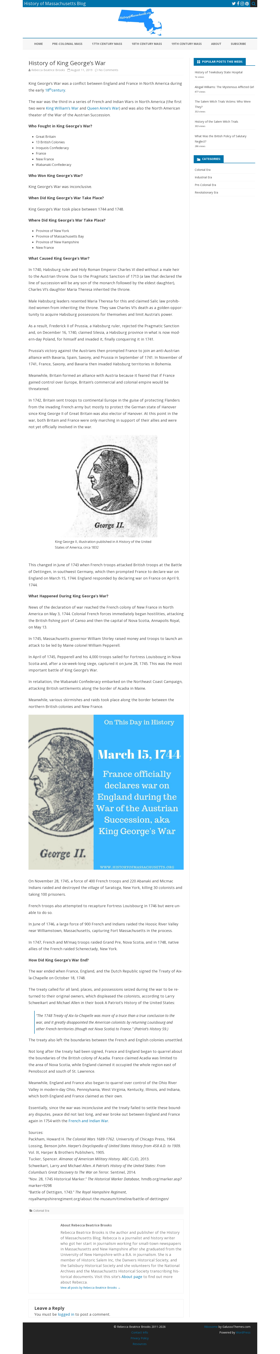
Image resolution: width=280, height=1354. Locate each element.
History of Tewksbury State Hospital (218, 72)
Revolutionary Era (206, 192)
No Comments (108, 70)
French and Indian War (88, 1120)
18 (47, 90)
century (58, 90)
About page (132, 1276)
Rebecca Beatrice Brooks (48, 70)
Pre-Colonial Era (205, 185)
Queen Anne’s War (103, 108)
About (216, 44)
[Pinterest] (247, 3)
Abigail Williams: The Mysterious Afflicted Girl (224, 87)
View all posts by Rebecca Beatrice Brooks (90, 1287)
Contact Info (139, 1332)
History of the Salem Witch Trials (216, 121)
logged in (66, 1314)
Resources (140, 1344)
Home (38, 44)
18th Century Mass (147, 44)
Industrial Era (203, 177)
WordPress (242, 1332)
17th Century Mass (107, 44)
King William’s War (62, 108)
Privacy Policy (140, 1338)
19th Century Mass (186, 44)
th (50, 89)
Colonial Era (41, 1210)
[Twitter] (234, 3)
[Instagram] (242, 3)
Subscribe (238, 44)
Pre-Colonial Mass (67, 44)
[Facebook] (238, 3)
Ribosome (211, 1327)
